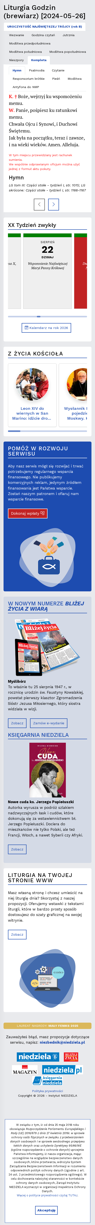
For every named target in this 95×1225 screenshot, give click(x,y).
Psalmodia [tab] (36, 70)
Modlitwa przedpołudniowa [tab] (29, 43)
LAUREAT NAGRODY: (47, 1025)
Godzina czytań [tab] (43, 35)
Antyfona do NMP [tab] (26, 87)
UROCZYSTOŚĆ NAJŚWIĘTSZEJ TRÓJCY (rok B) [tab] (44, 26)
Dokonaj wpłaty (26, 513)
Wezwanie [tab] (16, 35)
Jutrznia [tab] (68, 35)
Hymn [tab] (17, 70)
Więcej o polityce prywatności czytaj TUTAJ (47, 1195)
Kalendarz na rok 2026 (48, 328)
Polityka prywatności (47, 1091)
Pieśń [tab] (56, 78)
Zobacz (17, 723)
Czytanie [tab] (58, 70)
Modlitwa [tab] (75, 78)
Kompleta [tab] (38, 60)
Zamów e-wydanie (48, 723)
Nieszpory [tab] (16, 60)
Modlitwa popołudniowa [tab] (67, 51)
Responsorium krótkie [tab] (29, 78)
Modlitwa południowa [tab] (25, 51)
